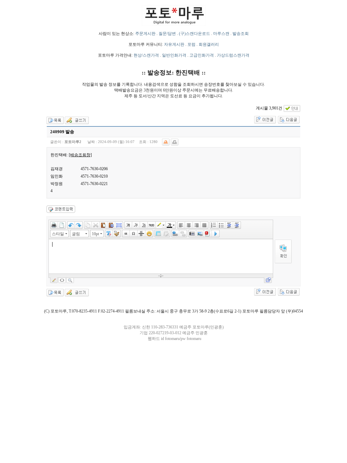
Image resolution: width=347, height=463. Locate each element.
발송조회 (240, 33)
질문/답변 (167, 33)
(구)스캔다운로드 (194, 33)
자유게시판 (174, 44)
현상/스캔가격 (146, 55)
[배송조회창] (80, 155)
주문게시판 (145, 33)
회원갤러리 (209, 44)
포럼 (191, 44)
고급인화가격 (201, 55)
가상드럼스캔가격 (233, 55)
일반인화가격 (174, 55)
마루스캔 (221, 33)
